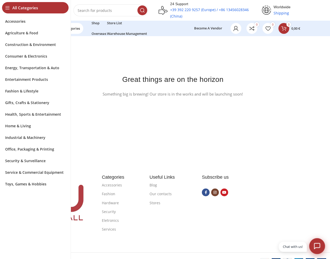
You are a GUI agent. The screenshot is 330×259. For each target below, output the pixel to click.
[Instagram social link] (215, 192)
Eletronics (110, 220)
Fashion (108, 193)
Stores (155, 202)
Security (109, 211)
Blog (153, 185)
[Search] (142, 10)
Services (109, 229)
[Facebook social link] (206, 192)
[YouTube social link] (224, 192)
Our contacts (161, 193)
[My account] (236, 28)
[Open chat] (317, 246)
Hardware (110, 202)
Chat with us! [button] (293, 246)
